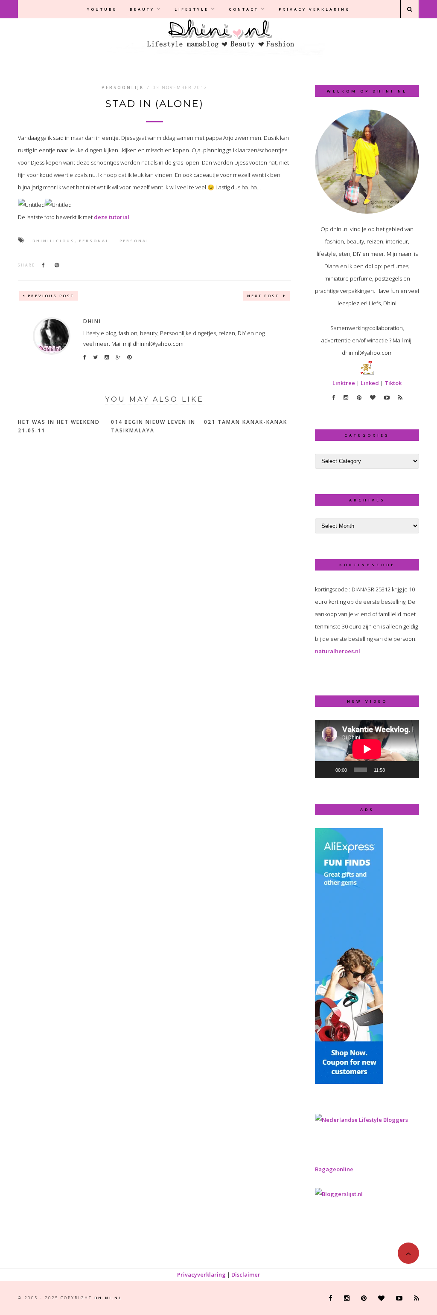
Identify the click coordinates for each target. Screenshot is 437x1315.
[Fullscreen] (408, 769)
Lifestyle (192, 9)
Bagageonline (334, 1169)
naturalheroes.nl (337, 651)
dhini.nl (108, 1298)
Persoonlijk (123, 87)
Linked (370, 383)
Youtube (102, 9)
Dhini (92, 321)
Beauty (142, 9)
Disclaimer (245, 1274)
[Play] (326, 769)
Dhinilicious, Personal (70, 240)
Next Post (264, 295)
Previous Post (51, 295)
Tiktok (393, 383)
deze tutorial (111, 217)
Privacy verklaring (314, 9)
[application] (367, 749)
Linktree (343, 383)
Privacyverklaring (201, 1274)
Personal (134, 240)
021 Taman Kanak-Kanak (245, 422)
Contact (244, 9)
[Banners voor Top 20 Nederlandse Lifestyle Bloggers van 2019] (361, 1120)
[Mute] (394, 769)
